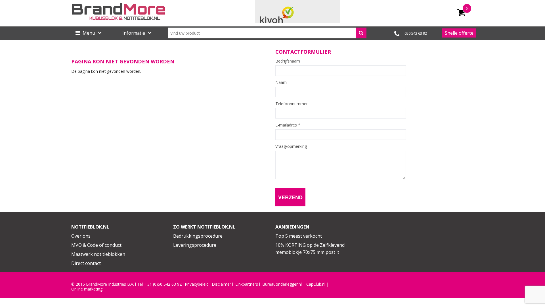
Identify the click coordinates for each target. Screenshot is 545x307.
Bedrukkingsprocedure (198, 236)
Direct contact (86, 263)
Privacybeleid (197, 284)
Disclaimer (221, 284)
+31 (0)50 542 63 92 (163, 284)
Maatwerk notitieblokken (98, 254)
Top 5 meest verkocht (298, 236)
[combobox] (267, 33)
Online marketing (86, 289)
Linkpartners (246, 284)
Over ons (81, 236)
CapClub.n (315, 284)
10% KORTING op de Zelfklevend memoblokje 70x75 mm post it (310, 249)
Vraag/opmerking (291, 146)
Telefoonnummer (291, 104)
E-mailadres (287, 125)
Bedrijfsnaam (287, 61)
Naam (281, 82)
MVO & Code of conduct (96, 245)
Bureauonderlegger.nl (282, 284)
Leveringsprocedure (194, 245)
